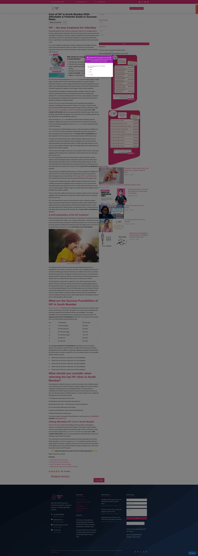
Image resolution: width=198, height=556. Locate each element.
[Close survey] (112, 53)
